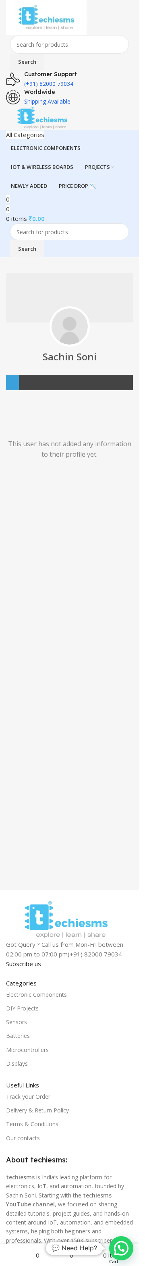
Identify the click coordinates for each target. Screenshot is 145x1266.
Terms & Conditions (32, 1124)
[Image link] (66, 919)
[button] (121, 1248)
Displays (17, 1063)
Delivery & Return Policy (37, 1110)
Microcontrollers (27, 1050)
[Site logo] (46, 17)
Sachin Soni (70, 356)
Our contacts (23, 1138)
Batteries (18, 1035)
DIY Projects (22, 1008)
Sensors (16, 1022)
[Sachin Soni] (70, 326)
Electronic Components (36, 994)
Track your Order (28, 1096)
